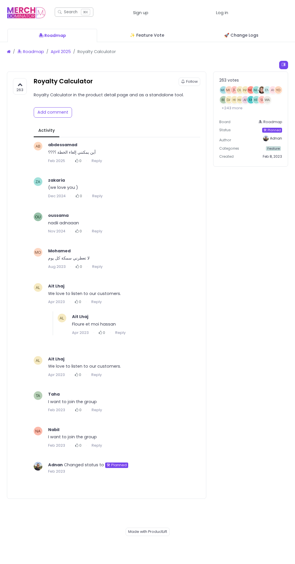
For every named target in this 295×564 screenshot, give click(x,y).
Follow (192, 81)
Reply (97, 160)
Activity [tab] (46, 130)
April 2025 (61, 51)
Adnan (55, 465)
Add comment (52, 112)
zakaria (56, 180)
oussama (58, 215)
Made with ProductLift (147, 531)
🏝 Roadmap (30, 51)
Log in (222, 13)
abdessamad (62, 145)
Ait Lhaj (56, 286)
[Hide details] (283, 65)
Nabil (53, 430)
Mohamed (59, 251)
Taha (54, 394)
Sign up (140, 13)
